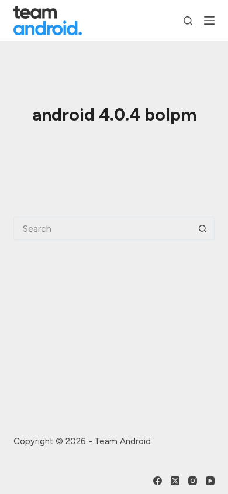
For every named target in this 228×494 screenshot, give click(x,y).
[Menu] (209, 20)
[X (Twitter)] (175, 480)
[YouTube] (210, 480)
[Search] (188, 20)
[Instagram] (192, 480)
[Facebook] (157, 480)
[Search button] (203, 228)
